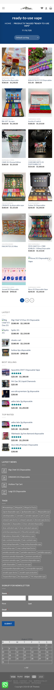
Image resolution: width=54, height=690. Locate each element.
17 (3, 655)
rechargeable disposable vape (13, 568)
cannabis (20, 516)
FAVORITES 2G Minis (10, 246)
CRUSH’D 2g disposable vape (13, 205)
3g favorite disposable (10, 80)
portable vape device (28, 552)
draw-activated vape (10, 528)
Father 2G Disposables (36, 205)
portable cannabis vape (11, 552)
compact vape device (10, 520)
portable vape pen (44, 552)
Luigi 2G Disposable (17, 491)
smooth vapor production (28, 573)
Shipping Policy (40, 681)
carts (47, 516)
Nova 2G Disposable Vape (38, 289)
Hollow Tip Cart (15, 484)
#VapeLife (18, 508)
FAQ (30, 681)
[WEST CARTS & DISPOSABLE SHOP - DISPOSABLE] (27, 8)
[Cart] (50, 8)
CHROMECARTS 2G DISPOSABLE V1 (36, 163)
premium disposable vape (31, 560)
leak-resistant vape (29, 540)
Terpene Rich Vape (9, 577)
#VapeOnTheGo (30, 508)
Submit (8, 623)
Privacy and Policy (21, 683)
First (4, 604)
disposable (6, 524)
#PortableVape (8, 508)
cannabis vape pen (31, 516)
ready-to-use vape (24, 564)
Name (5, 593)
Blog (15, 681)
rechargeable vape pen (34, 568)
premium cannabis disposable (13, 556)
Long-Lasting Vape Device (26, 548)
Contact (23, 681)
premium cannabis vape (11, 560)
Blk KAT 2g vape (8, 121)
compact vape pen (26, 520)
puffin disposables (9, 564)
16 (47, 652)
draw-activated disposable (32, 524)
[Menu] (3, 8)
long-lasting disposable (11, 544)
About (9, 681)
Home (8, 23)
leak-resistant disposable (11, 540)
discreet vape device (42, 520)
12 (17, 652)
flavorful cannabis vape (30, 532)
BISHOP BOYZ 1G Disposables (40, 80)
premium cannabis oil (33, 556)
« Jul (26, 667)
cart (41, 516)
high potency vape (28, 536)
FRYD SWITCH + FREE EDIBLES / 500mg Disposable (39, 247)
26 (17, 659)
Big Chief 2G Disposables (19, 469)
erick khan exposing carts (11, 532)
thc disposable (23, 577)
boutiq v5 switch (34, 121)
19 (17, 655)
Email (5, 610)
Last (30, 604)
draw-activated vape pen (28, 528)
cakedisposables (8, 516)
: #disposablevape (43, 512)
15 (40, 652)
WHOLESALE (36, 683)
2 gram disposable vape (11, 512)
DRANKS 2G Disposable (19, 477)
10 (3, 652)
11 (10, 652)
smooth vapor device (10, 573)
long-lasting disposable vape (31, 544)
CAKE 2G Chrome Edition (11, 162)
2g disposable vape (28, 512)
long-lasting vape (9, 548)
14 (32, 652)
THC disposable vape (37, 577)
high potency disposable (11, 536)
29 (40, 659)
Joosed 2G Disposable (10, 289)
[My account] (46, 8)
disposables (17, 524)
